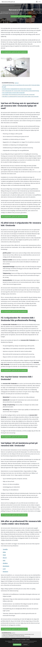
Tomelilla (5, 549)
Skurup (5, 557)
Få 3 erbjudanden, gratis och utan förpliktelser (21, 16)
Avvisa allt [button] (25, 644)
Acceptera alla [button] (17, 644)
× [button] (40, 639)
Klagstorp (5, 571)
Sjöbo (4, 552)
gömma (16, 82)
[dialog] (21, 642)
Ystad (4, 555)
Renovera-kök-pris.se (8, 2)
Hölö (4, 560)
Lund (4, 569)
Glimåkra (5, 563)
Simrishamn (6, 566)
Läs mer (32, 642)
